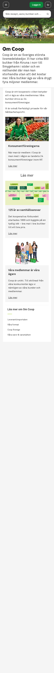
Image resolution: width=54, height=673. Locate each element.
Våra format (13, 324)
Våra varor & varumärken (19, 335)
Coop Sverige (14, 329)
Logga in (36, 4)
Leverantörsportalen (17, 319)
